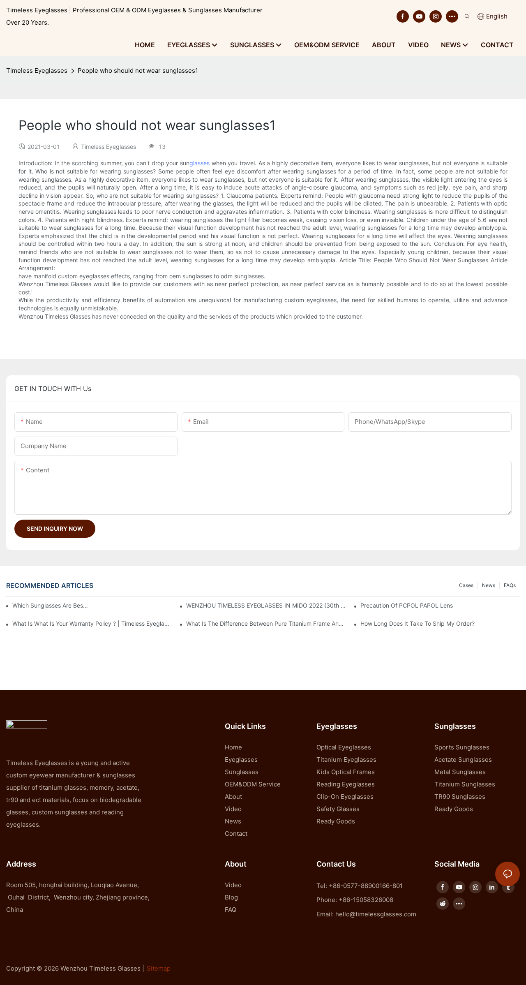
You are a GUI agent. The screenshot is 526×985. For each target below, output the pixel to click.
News (488, 585)
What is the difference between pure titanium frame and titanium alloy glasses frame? (266, 623)
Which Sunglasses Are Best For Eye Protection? (50, 605)
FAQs (510, 585)
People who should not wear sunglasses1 (138, 70)
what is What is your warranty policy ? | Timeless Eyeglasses (92, 623)
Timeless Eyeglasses (36, 70)
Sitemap (159, 968)
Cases (466, 585)
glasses (199, 163)
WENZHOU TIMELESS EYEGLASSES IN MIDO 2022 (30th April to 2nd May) (266, 605)
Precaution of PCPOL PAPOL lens (406, 605)
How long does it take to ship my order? (417, 623)
